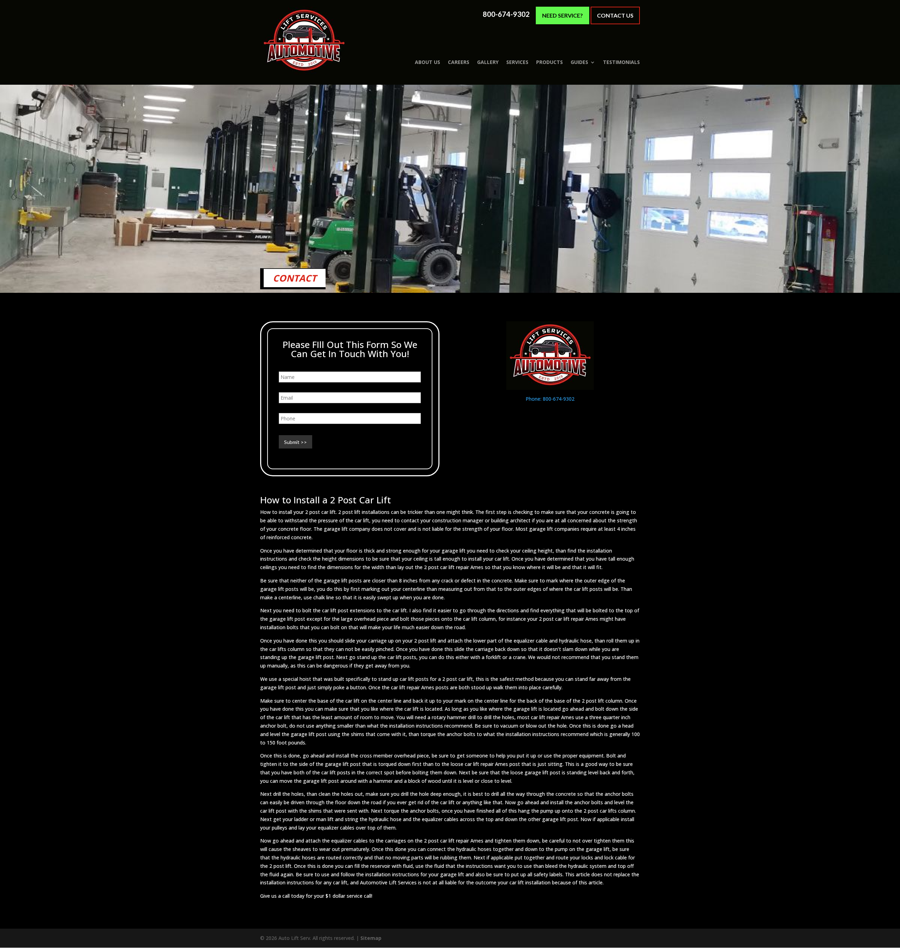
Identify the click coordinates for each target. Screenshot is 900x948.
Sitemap (370, 938)
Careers (458, 62)
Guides (579, 62)
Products (549, 62)
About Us (427, 62)
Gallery (488, 62)
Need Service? (562, 15)
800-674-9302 (506, 14)
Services (517, 62)
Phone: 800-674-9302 (550, 398)
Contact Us (615, 15)
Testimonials (621, 62)
